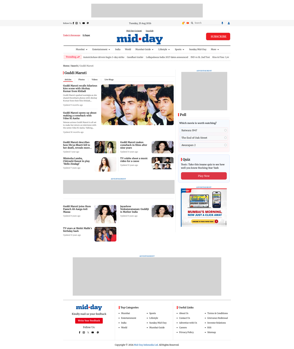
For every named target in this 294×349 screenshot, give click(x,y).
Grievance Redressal (217, 318)
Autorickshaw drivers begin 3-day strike (103, 57)
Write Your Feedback (89, 320)
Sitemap (211, 332)
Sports (178, 49)
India (118, 49)
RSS (209, 327)
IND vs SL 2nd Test (200, 57)
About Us (183, 313)
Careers (183, 327)
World (128, 49)
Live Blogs (109, 79)
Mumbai (80, 49)
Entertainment (99, 49)
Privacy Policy (186, 332)
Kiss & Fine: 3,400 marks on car (228, 57)
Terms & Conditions (217, 313)
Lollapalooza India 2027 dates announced (167, 57)
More (213, 49)
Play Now (204, 175)
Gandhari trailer (135, 57)
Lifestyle (162, 49)
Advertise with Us (188, 322)
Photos (81, 79)
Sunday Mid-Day (197, 49)
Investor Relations (216, 322)
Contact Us (184, 318)
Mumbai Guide (143, 49)
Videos (95, 79)
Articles (68, 79)
